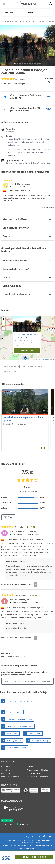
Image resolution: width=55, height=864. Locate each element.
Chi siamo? (5, 766)
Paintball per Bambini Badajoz (19, 701)
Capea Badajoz (35, 733)
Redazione (5, 773)
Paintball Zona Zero (18, 656)
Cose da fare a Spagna (11, 366)
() (21, 79)
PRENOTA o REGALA (34, 857)
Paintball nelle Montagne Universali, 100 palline (23, 419)
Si (35, 584)
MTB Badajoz (12, 733)
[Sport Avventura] (25, 3)
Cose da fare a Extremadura (32, 366)
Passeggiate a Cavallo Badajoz (20, 719)
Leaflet (33, 359)
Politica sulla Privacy (10, 776)
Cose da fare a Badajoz (11, 371)
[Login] (50, 3)
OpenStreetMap (42, 359)
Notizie (30, 766)
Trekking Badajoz (14, 740)
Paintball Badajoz (14, 712)
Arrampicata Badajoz (41, 740)
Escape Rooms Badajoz (17, 747)
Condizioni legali (34, 773)
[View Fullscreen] (3, 328)
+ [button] (3, 319)
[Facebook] (43, 837)
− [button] (3, 322)
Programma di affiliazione (38, 770)
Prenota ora (27, 350)
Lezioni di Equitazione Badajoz (20, 726)
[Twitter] (50, 837)
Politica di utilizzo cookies (38, 776)
